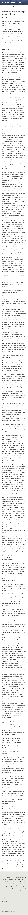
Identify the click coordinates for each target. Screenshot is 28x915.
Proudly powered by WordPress (10, 911)
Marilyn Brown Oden (9, 18)
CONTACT (5, 901)
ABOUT (4, 898)
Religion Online (12, 2)
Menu (14, 6)
